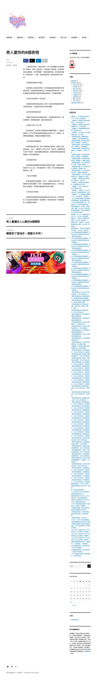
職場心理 (75, 99)
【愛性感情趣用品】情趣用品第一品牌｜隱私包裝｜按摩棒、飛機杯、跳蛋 (80, 306)
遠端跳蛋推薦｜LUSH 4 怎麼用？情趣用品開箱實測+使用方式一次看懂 (80, 486)
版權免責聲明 (75, 620)
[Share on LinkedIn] (38, 61)
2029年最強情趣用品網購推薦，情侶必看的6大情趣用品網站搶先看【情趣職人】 (80, 240)
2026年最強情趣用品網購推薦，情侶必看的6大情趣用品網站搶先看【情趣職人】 (80, 276)
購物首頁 (20, 37)
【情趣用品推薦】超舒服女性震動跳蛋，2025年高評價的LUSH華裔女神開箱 (80, 526)
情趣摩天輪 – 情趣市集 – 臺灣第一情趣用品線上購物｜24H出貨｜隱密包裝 (80, 224)
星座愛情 (75, 97)
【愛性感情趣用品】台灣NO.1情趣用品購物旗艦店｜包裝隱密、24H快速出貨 (80, 460)
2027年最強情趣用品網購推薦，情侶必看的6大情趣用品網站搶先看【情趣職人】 (80, 264)
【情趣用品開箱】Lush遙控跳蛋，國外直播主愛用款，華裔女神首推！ (80, 514)
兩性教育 (8, 65)
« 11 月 (74, 605)
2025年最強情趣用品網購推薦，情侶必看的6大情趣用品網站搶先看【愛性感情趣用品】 (80, 282)
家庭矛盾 (75, 91)
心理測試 (75, 93)
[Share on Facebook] (26, 61)
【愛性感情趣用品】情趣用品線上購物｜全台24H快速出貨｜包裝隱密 (80, 388)
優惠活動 (73, 81)
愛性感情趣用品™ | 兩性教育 (14, 672)
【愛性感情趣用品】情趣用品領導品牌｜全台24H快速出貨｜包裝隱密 (80, 394)
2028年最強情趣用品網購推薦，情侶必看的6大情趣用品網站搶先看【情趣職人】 (80, 252)
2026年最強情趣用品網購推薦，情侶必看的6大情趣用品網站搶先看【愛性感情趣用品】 (80, 270)
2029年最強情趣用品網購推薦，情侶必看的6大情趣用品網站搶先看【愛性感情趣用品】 (80, 234)
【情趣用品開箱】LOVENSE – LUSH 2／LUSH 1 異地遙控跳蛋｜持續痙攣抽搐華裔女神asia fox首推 (81, 520)
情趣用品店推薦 (75, 103)
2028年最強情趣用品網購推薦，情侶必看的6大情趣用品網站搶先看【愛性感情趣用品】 (80, 246)
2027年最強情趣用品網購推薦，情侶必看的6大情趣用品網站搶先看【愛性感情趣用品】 (80, 258)
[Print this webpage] (45, 61)
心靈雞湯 (75, 95)
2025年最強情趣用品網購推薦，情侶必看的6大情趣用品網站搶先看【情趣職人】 (80, 288)
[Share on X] (32, 61)
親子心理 (75, 101)
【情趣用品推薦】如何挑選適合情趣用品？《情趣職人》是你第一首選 (80, 150)
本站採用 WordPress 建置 (31, 672)
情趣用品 (9, 37)
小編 (7, 60)
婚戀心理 (75, 89)
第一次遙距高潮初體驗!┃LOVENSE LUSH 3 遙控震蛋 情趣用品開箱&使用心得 (80, 492)
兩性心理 (75, 85)
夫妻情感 (14, 65)
